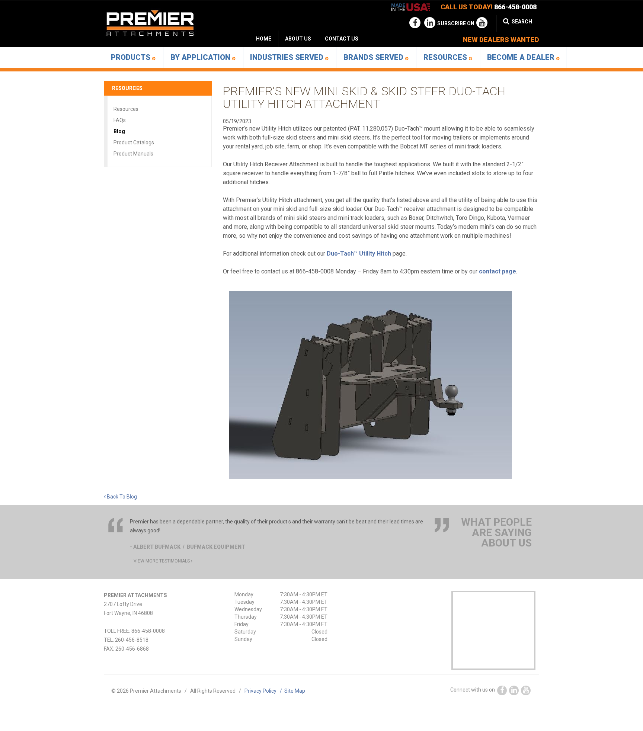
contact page (497, 271)
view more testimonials (162, 561)
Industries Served (287, 57)
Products (131, 57)
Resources (446, 57)
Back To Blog (121, 497)
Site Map (294, 691)
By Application (201, 57)
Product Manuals (133, 154)
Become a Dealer (521, 57)
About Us (298, 39)
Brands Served (374, 57)
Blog (119, 131)
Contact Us (341, 39)
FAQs (119, 120)
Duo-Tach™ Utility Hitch (359, 253)
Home (263, 39)
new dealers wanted (501, 40)
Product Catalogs (133, 142)
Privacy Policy (264, 691)
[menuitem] (298, 39)
